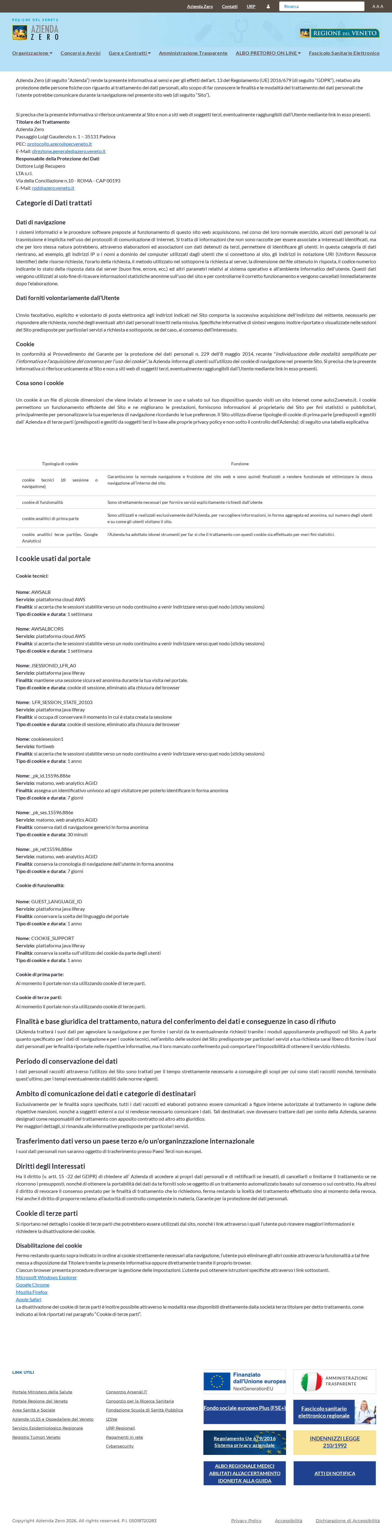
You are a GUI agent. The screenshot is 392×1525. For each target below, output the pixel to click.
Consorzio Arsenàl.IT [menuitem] (126, 1391)
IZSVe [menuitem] (111, 1419)
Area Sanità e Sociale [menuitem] (33, 1409)
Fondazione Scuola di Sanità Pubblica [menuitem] (144, 1409)
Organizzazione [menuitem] (31, 53)
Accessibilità (288, 1520)
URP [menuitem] (251, 6)
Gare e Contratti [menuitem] (128, 53)
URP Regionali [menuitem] (120, 1428)
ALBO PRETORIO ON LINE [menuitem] (267, 53)
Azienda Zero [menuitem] (200, 6)
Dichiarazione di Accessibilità (348, 1520)
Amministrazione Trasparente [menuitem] (193, 53)
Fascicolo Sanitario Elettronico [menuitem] (344, 53)
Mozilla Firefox (31, 1292)
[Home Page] (37, 30)
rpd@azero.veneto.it (53, 188)
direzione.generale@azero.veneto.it (69, 151)
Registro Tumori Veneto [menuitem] (36, 1437)
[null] (359, 6)
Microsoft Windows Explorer (46, 1277)
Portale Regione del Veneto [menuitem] (40, 1401)
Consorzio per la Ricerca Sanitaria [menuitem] (140, 1401)
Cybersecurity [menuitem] (120, 1446)
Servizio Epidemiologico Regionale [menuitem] (47, 1428)
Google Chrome (32, 1284)
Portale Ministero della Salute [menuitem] (42, 1391)
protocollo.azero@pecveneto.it (59, 144)
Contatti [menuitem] (230, 6)
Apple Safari (28, 1299)
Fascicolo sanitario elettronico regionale (324, 1412)
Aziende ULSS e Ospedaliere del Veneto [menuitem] (52, 1419)
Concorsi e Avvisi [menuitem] (80, 53)
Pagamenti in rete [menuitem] (124, 1437)
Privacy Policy (246, 1520)
